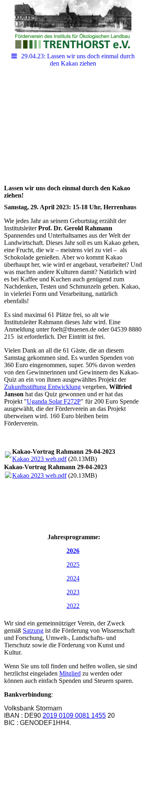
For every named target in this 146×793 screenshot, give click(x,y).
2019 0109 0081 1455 (74, 715)
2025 (73, 564)
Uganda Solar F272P (54, 401)
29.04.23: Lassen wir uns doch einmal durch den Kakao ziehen (78, 60)
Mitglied (70, 673)
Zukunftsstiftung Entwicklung (42, 386)
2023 (73, 592)
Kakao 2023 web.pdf (39, 458)
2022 (73, 605)
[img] (73, 24)
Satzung (33, 630)
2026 (73, 550)
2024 (73, 578)
